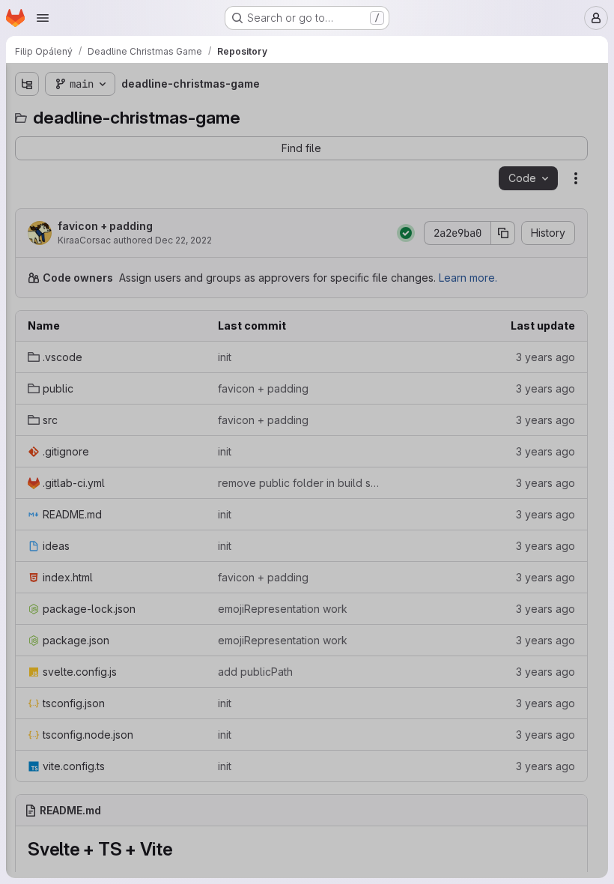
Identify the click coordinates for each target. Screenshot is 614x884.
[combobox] (123, 113)
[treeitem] (124, 140)
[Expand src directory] (27, 188)
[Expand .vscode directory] (27, 140)
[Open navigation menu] (43, 18)
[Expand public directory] (27, 164)
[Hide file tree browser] (27, 84)
